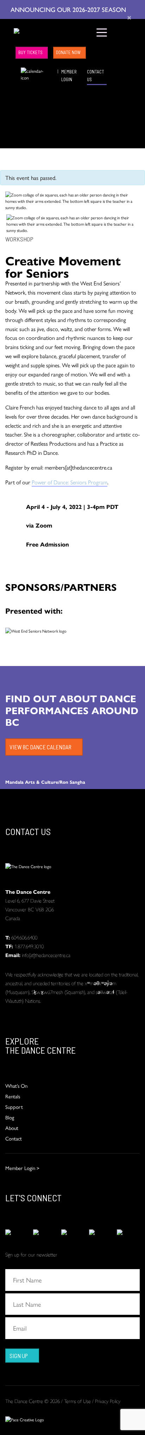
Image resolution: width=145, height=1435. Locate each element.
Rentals (12, 1096)
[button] (16, 70)
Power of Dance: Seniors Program (69, 482)
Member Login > (22, 1167)
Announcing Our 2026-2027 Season (69, 9)
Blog (9, 1117)
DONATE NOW (68, 52)
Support (14, 1106)
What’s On (16, 1085)
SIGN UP (19, 1355)
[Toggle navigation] (101, 32)
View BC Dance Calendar (40, 746)
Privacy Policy (107, 1400)
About (11, 1127)
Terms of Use (77, 1400)
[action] (16, 1232)
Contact (13, 1138)
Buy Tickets (30, 52)
